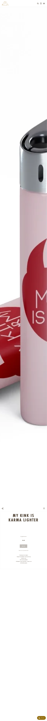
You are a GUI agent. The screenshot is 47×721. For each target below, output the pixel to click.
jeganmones (24, 536)
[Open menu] (44, 3)
